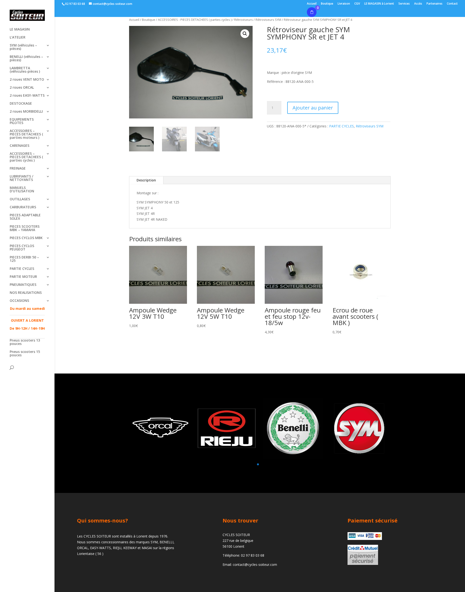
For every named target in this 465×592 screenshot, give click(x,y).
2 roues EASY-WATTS (27, 96)
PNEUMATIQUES (23, 285)
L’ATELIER (17, 37)
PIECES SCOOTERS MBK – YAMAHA (24, 228)
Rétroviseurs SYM (369, 126)
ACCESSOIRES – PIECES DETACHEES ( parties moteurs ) (26, 134)
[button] (244, 33)
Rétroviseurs (243, 19)
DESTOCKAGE (21, 104)
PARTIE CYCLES (22, 269)
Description (146, 180)
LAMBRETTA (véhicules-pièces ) (25, 70)
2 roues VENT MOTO (27, 80)
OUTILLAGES (20, 199)
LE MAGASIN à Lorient (379, 4)
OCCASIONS (19, 301)
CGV (357, 4)
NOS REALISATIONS (26, 293)
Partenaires (434, 4)
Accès (418, 4)
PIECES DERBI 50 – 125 (24, 259)
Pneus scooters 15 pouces (25, 353)
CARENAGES (19, 146)
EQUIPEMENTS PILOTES (22, 121)
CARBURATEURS (23, 207)
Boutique (327, 4)
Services (404, 4)
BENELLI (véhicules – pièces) (26, 58)
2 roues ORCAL (22, 88)
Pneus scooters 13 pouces (25, 342)
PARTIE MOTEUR (23, 277)
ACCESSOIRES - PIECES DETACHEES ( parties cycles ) (195, 19)
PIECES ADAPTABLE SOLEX (25, 217)
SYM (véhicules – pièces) (23, 47)
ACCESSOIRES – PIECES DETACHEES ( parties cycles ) (26, 157)
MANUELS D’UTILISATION (22, 189)
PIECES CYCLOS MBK (26, 238)
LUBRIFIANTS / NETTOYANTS (21, 178)
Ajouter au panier (313, 107)
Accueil (312, 4)
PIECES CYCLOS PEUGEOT (22, 247)
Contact (452, 4)
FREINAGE (18, 169)
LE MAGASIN (20, 29)
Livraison (344, 4)
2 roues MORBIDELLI (26, 112)
